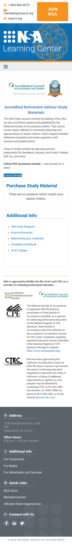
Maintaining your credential (27, 238)
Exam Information (22, 232)
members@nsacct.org (18, 13)
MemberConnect (15, 497)
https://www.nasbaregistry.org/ (43, 350)
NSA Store (10, 491)
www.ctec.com (46, 397)
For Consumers (14, 459)
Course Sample (13, 175)
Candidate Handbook (23, 244)
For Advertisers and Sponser (23, 472)
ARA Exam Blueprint (23, 226)
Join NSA (53, 11)
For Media (10, 466)
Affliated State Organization (22, 504)
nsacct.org (14, 18)
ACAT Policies (19, 250)
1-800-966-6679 (18, 5)
